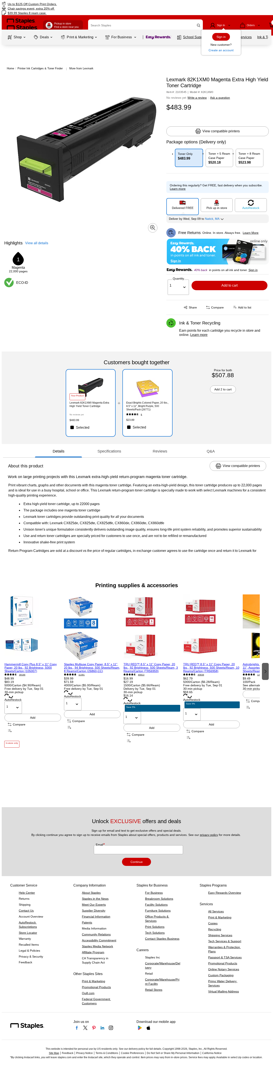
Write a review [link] (197, 97)
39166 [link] (22, 675)
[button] (199, 25)
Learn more (199, 335)
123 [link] (259, 675)
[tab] (58, 451)
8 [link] (141, 414)
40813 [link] (141, 675)
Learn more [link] (178, 188)
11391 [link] (81, 675)
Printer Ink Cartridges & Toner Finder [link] (40, 68)
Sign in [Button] (253, 270)
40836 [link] (201, 675)
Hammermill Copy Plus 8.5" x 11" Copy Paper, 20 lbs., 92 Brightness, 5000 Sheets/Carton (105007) (30, 668)
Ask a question (220, 97)
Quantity (178, 278)
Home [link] (10, 68)
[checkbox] (90, 427)
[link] (46, 4)
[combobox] (145, 25)
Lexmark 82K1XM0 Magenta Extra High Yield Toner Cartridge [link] (89, 404)
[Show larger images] (152, 227)
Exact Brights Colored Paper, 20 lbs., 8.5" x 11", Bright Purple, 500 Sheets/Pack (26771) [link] (147, 406)
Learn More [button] (250, 232)
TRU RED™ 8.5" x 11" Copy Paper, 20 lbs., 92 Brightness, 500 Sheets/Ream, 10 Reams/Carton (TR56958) (211, 668)
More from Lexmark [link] (81, 68)
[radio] (182, 205)
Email (100, 845)
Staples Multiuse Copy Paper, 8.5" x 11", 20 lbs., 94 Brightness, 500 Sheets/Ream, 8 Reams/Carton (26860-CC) (92, 668)
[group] (32, 671)
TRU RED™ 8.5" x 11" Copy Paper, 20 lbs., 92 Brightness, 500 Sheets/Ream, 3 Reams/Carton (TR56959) (150, 668)
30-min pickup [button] (13, 692)
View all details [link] (36, 243)
